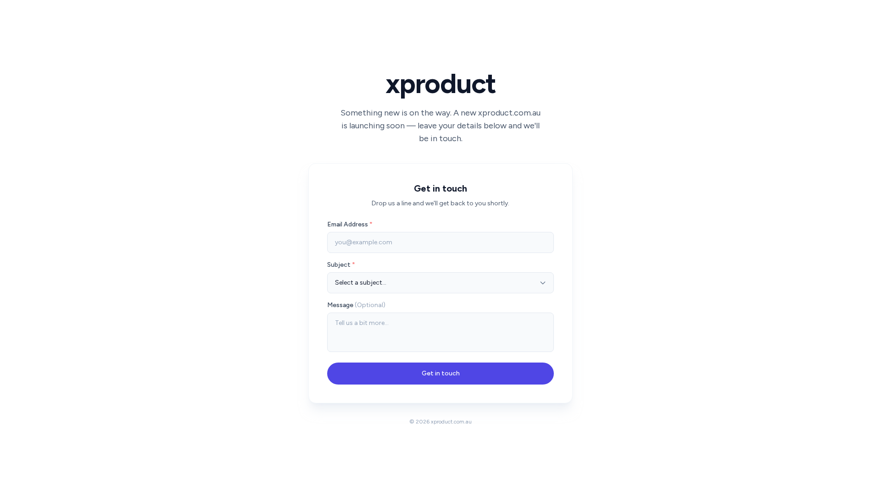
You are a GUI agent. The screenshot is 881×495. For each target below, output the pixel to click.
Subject (341, 265)
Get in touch (441, 373)
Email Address (350, 224)
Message (356, 305)
